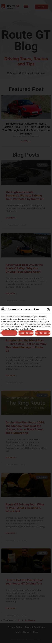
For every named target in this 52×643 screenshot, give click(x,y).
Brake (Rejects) (26, 333)
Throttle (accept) (43, 333)
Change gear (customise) (9, 333)
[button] (48, 310)
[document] (26, 321)
